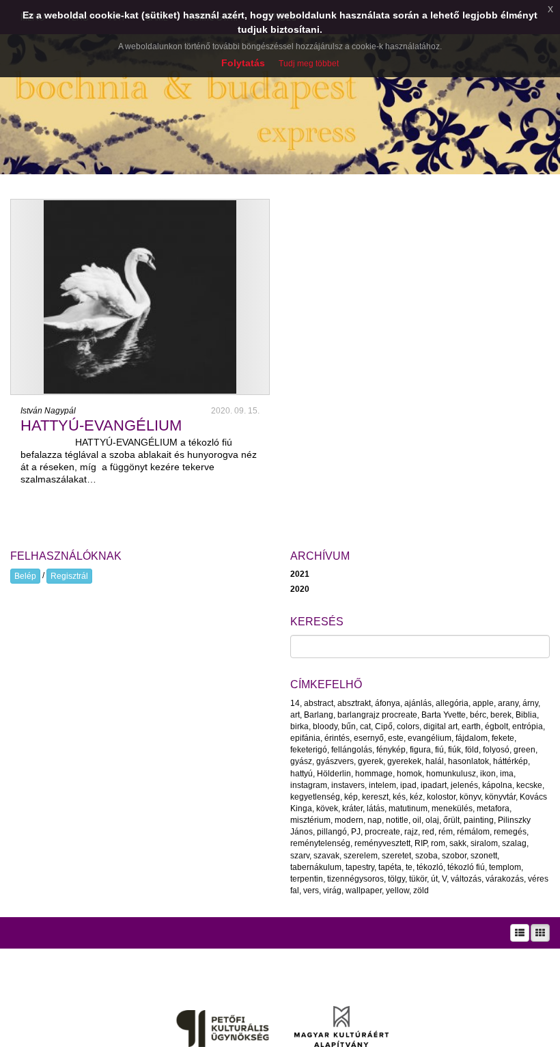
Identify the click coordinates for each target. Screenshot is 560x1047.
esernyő (369, 738)
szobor (454, 855)
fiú (439, 749)
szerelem (361, 855)
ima (507, 773)
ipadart (434, 785)
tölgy (396, 879)
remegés (510, 832)
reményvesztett (382, 843)
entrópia (527, 726)
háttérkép (510, 761)
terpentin (306, 879)
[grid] (540, 933)
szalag (514, 843)
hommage (374, 773)
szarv (299, 855)
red (428, 832)
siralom (484, 843)
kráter (352, 808)
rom (438, 843)
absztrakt (354, 703)
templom (505, 867)
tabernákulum (315, 867)
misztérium (310, 820)
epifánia (305, 738)
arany (508, 703)
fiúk (454, 749)
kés (399, 797)
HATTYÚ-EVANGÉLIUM (101, 425)
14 (295, 703)
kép (351, 797)
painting (479, 820)
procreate (382, 832)
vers (311, 890)
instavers (348, 785)
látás (375, 808)
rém (445, 832)
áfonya (387, 703)
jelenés (464, 785)
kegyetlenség (315, 797)
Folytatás (243, 62)
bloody (325, 726)
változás (466, 879)
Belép (25, 576)
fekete (503, 738)
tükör (418, 879)
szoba (426, 855)
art (295, 715)
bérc (478, 715)
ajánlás (418, 703)
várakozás (505, 879)
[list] (519, 933)
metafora (493, 808)
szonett (484, 855)
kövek (327, 808)
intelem (382, 785)
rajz (411, 832)
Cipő (384, 726)
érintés (337, 738)
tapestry (360, 867)
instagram (308, 785)
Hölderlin (334, 773)
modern (349, 820)
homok (409, 773)
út (434, 879)
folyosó (496, 749)
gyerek (370, 761)
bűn (348, 726)
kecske (529, 785)
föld (472, 749)
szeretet (396, 855)
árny (530, 703)
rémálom (473, 832)
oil (416, 820)
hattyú (301, 773)
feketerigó (308, 749)
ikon (488, 773)
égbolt (496, 726)
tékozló (430, 867)
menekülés (452, 808)
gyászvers (335, 761)
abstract (318, 703)
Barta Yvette (443, 715)
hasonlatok (468, 761)
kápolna (497, 785)
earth (471, 726)
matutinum (408, 808)
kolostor (441, 797)
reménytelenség (320, 843)
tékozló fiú (466, 867)
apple (483, 703)
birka (299, 726)
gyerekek (404, 761)
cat (365, 726)
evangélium (429, 738)
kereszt (375, 797)
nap (374, 820)
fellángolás (351, 749)
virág (332, 890)
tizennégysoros (355, 879)
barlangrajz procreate (377, 715)
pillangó (332, 832)
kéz (416, 797)
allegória (452, 703)
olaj (432, 820)
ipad (408, 785)
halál (434, 761)
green (524, 749)
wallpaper (364, 890)
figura (420, 749)
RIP (421, 843)
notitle (397, 820)
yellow (397, 890)
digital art (440, 726)
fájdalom (472, 738)
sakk (457, 843)
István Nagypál (48, 411)
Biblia (526, 715)
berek (501, 715)
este (396, 738)
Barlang (318, 715)
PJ (356, 832)
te (409, 867)
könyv (470, 797)
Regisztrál (69, 576)
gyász (301, 761)
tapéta (390, 867)
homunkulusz (451, 773)
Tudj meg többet (309, 63)
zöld (421, 890)
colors (408, 726)
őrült (451, 820)
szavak (326, 855)
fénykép (391, 749)
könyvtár (500, 797)
